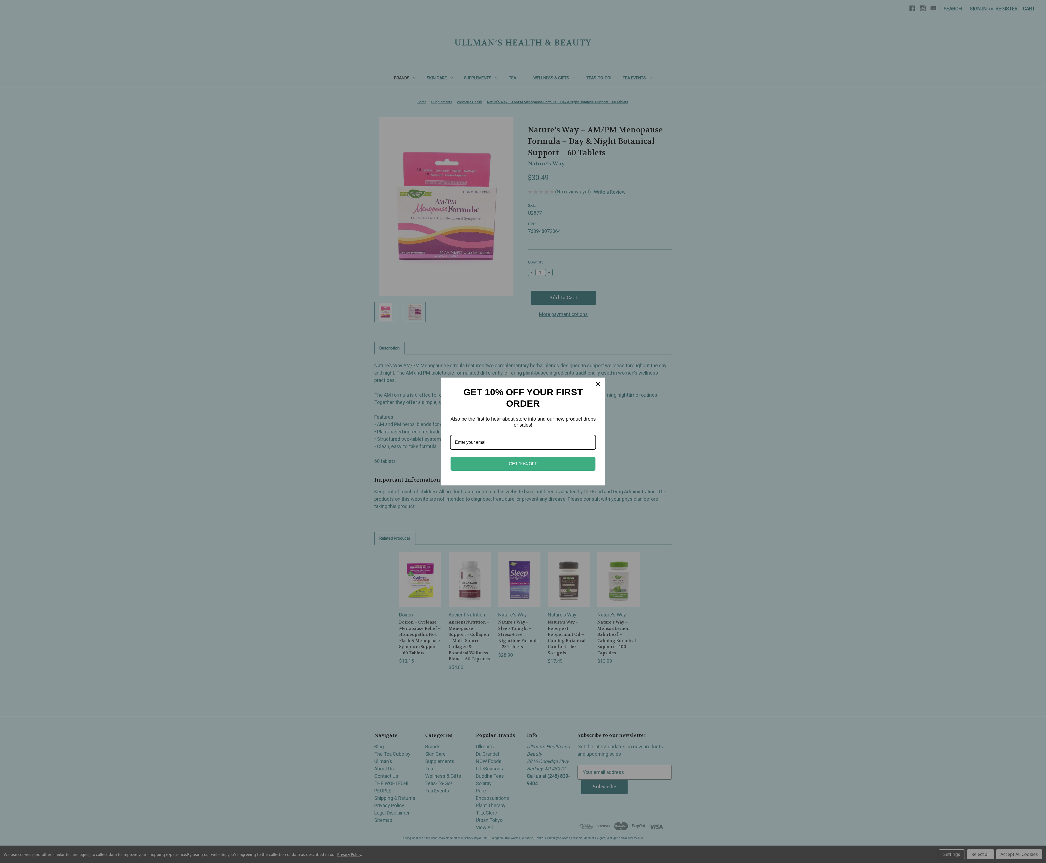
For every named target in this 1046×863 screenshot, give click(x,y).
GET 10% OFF (523, 463)
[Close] (598, 384)
